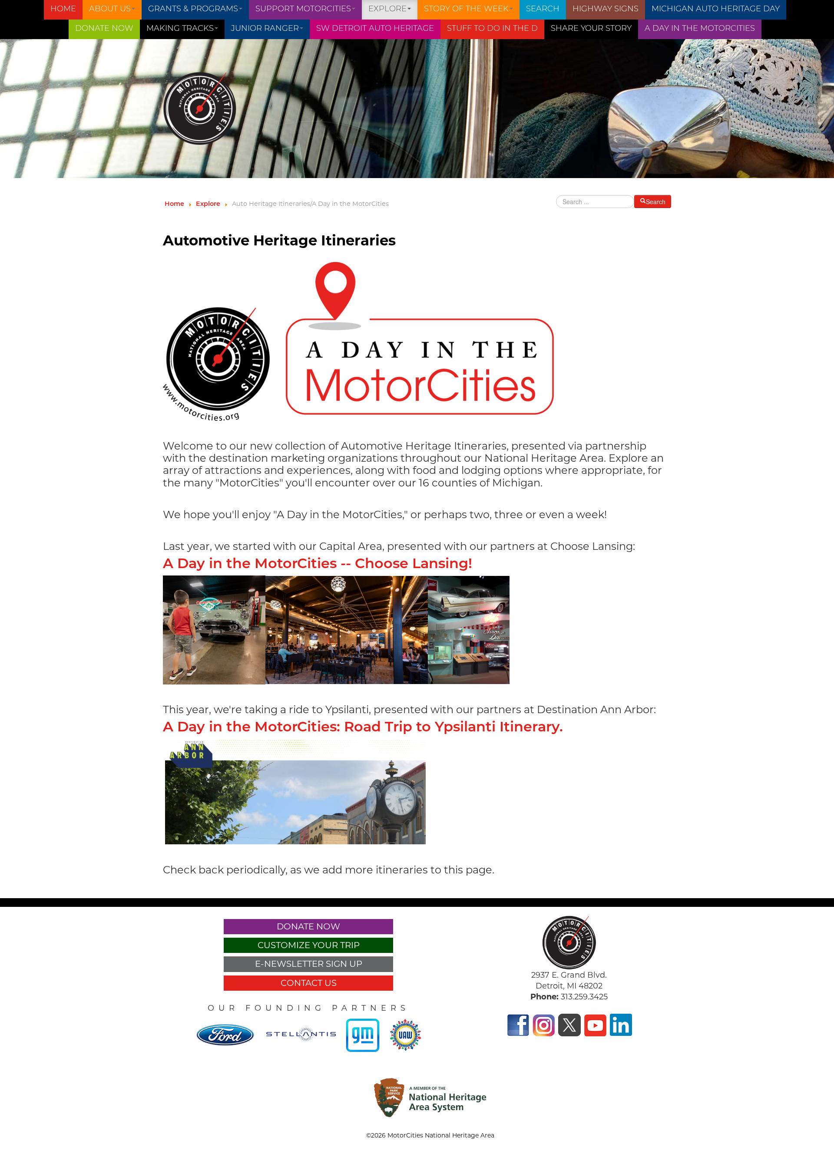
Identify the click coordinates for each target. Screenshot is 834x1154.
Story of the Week (466, 9)
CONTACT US (309, 983)
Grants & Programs (193, 9)
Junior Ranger (265, 29)
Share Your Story (591, 29)
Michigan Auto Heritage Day (716, 9)
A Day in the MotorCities (700, 29)
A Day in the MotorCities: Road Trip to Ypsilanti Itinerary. (363, 728)
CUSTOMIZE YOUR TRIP (309, 945)
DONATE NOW (104, 29)
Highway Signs (606, 9)
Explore (387, 9)
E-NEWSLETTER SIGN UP (308, 964)
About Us (110, 9)
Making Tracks (180, 29)
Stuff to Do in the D (492, 29)
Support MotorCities (303, 9)
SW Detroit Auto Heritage (375, 29)
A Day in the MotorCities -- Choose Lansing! (317, 565)
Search (542, 9)
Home (63, 9)
